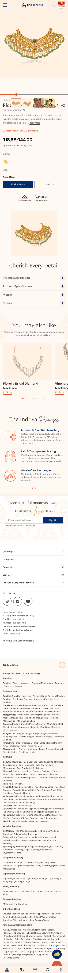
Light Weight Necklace (14, 878)
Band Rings (14, 743)
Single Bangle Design (36, 733)
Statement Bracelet (30, 727)
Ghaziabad (44, 939)
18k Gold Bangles (11, 818)
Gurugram (8, 942)
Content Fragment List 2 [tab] (35, 488)
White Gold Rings (27, 802)
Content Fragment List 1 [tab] (32, 488)
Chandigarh (9, 936)
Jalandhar (23, 945)
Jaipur (14, 945)
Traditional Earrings (22, 699)
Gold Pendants (24, 768)
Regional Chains (54, 749)
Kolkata (17, 948)
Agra (5, 930)
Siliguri (15, 954)
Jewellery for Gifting (30, 917)
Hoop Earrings (34, 696)
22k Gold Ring (39, 808)
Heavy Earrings (28, 891)
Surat (23, 954)
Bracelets (8, 686)
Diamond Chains (47, 777)
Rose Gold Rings (22, 793)
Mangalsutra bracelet (49, 715)
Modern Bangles (44, 736)
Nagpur (7, 951)
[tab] (23, 398)
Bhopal (30, 933)
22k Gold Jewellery (21, 808)
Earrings (7, 683)
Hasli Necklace (52, 711)
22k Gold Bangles (55, 808)
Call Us (50, 184)
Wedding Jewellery (12, 826)
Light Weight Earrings (37, 878)
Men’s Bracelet (54, 724)
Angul (33, 930)
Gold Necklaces (26, 765)
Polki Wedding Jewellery (25, 834)
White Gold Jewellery (24, 796)
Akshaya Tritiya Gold (50, 914)
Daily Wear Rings (44, 866)
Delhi (17, 939)
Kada (14, 736)
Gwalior (18, 942)
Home (6, 100)
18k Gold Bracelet (29, 818)
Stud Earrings (49, 696)
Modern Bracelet (20, 724)
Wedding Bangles (44, 846)
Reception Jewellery (31, 840)
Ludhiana (37, 948)
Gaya (35, 939)
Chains (18, 686)
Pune (40, 951)
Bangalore (8, 933)
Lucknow (26, 948)
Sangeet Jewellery (50, 837)
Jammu (32, 945)
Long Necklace (56, 705)
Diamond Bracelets (38, 774)
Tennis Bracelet (38, 724)
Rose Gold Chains (21, 790)
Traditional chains (27, 752)
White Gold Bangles (25, 799)
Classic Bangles (26, 736)
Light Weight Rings (21, 881)
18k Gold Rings (55, 815)
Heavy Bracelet (44, 891)
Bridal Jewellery (31, 914)
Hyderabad (55, 942)
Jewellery (7, 678)
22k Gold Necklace (49, 812)
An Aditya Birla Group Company (18, 641)
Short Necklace (21, 705)
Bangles (36, 683)
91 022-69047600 (12, 633)
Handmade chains (35, 749)
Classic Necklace (50, 708)
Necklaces (25, 683)
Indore (6, 945)
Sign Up (52, 520)
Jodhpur (42, 945)
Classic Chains (10, 752)
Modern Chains (17, 749)
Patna (22, 951)
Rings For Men (35, 746)
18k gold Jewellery (21, 815)
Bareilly (51, 930)
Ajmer (26, 930)
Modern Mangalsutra (13, 718)
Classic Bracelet (11, 727)
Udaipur (31, 954)
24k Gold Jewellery (21, 805)
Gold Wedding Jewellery (28, 831)
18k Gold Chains (39, 815)
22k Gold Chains (31, 812)
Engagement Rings (12, 853)
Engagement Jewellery (28, 837)
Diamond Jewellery (22, 771)
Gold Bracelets (10, 765)
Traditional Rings (30, 743)
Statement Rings (18, 746)
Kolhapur (7, 948)
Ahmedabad (15, 930)
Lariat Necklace (10, 708)
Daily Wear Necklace (24, 866)
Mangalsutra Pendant (27, 715)
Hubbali (44, 942)
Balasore (41, 930)
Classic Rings (46, 743)
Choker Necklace (38, 705)
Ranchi (6, 954)
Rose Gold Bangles (40, 790)
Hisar (36, 942)
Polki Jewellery (16, 784)
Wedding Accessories (41, 849)
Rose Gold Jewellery (23, 787)
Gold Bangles (56, 762)
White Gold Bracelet (46, 799)
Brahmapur (56, 933)
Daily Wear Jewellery (13, 857)
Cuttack (47, 936)
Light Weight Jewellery (14, 873)
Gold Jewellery (15, 762)
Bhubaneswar (42, 933)
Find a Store (18, 184)
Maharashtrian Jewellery (15, 904)
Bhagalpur (20, 933)
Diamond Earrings (41, 771)
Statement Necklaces (13, 711)
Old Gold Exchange (31, 673)
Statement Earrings (42, 699)
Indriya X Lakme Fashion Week (34, 920)
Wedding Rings (22, 849)
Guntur (54, 939)
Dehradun (8, 939)
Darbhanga (58, 936)
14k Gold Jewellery (21, 821)
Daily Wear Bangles (33, 862)
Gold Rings (44, 762)
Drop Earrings (18, 696)
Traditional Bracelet (51, 727)
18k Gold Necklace (49, 818)
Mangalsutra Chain (26, 721)
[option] (16, 103)
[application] (34, 44)
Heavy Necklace (11, 891)
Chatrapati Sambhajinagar (29, 936)
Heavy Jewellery (11, 886)
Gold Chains (41, 765)
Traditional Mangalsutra (36, 718)
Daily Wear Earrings (12, 862)
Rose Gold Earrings (44, 787)
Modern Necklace (34, 711)
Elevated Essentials (12, 914)
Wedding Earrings (26, 846)
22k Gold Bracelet (12, 812)
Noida (15, 951)
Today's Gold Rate (11, 673)
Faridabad (26, 939)
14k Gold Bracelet (39, 821)
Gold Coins (37, 768)
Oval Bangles (18, 733)
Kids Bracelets (10, 730)
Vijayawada (42, 954)
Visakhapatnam (11, 958)
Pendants (59, 683)
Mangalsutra (47, 683)
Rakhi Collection (11, 917)
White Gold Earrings (45, 796)
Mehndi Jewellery (11, 840)
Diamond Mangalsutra (26, 777)
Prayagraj (31, 951)
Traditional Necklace (30, 708)
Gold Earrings (30, 762)
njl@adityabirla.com (23, 630)
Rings (15, 683)
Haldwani (28, 942)
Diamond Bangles (18, 774)
